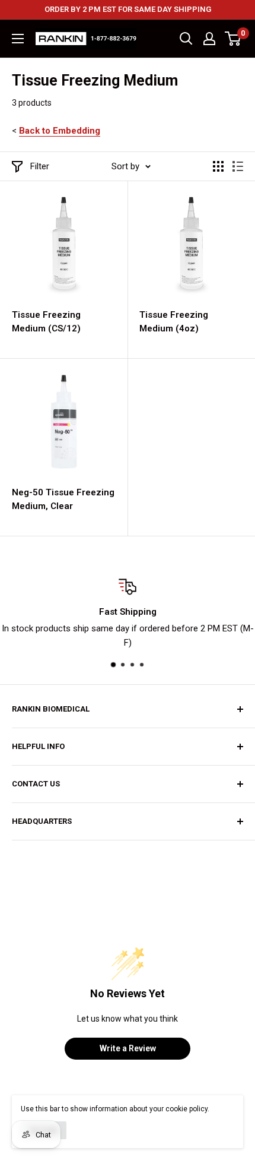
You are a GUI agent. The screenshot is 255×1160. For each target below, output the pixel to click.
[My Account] (209, 38)
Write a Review (128, 1048)
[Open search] (186, 38)
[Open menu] (18, 38)
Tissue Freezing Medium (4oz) (173, 321)
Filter (39, 166)
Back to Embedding (59, 130)
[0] (233, 38)
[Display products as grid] (218, 166)
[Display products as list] (237, 166)
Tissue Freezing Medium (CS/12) (46, 321)
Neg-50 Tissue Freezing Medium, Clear (63, 499)
